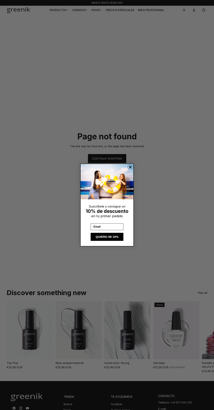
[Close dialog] (130, 167)
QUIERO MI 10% (107, 236)
